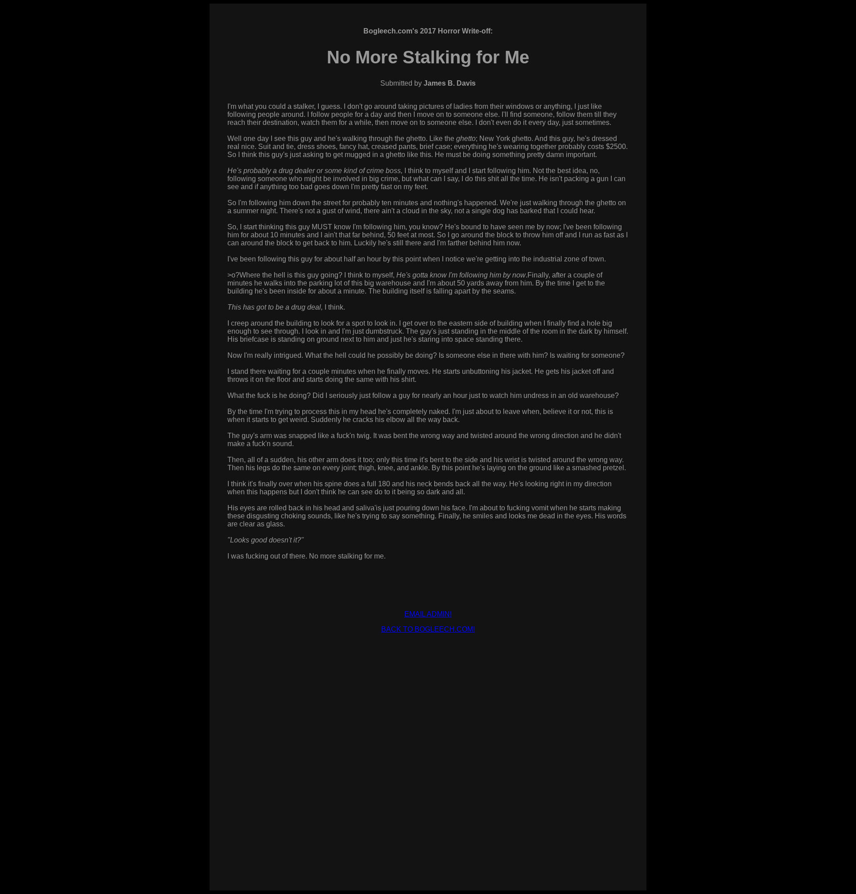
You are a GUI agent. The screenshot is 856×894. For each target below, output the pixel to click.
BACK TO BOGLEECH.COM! (428, 629)
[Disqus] (428, 752)
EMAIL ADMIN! (428, 614)
